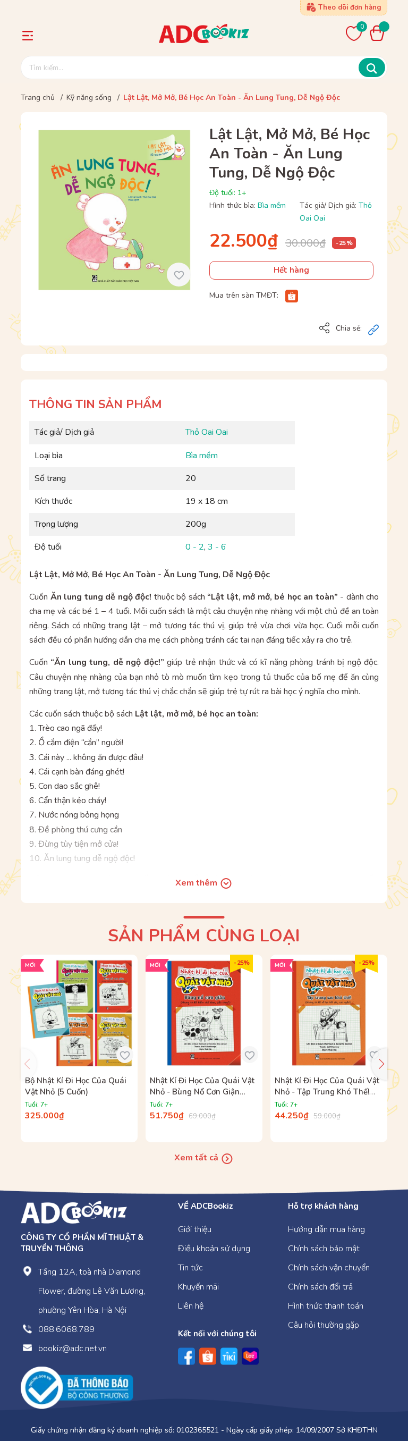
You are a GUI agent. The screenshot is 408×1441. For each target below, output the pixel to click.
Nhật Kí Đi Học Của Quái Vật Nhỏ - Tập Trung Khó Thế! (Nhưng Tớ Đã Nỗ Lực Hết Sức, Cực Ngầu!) (327, 1097)
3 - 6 (217, 547)
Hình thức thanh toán (325, 1306)
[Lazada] (250, 1356)
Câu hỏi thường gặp (323, 1325)
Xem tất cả (197, 1158)
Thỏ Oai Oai (206, 432)
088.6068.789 (66, 1329)
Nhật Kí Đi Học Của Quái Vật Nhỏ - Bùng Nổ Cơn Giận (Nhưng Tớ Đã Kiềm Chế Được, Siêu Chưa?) (202, 1097)
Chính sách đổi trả (320, 1287)
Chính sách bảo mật (324, 1248)
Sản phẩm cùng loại (204, 935)
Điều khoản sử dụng (214, 1248)
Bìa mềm (272, 205)
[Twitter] (228, 1356)
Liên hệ (190, 1306)
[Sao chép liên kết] (373, 329)
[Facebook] (186, 1356)
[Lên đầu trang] (379, 1389)
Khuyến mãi (198, 1287)
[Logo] (74, 1211)
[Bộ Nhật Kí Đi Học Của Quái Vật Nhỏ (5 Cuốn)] (79, 1013)
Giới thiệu (194, 1229)
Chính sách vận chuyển (329, 1268)
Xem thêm (197, 883)
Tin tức (190, 1268)
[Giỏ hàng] (380, 33)
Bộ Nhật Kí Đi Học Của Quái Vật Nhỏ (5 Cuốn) (75, 1086)
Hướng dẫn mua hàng (326, 1229)
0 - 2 (194, 547)
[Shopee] (291, 295)
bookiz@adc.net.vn (72, 1348)
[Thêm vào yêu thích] (179, 274)
